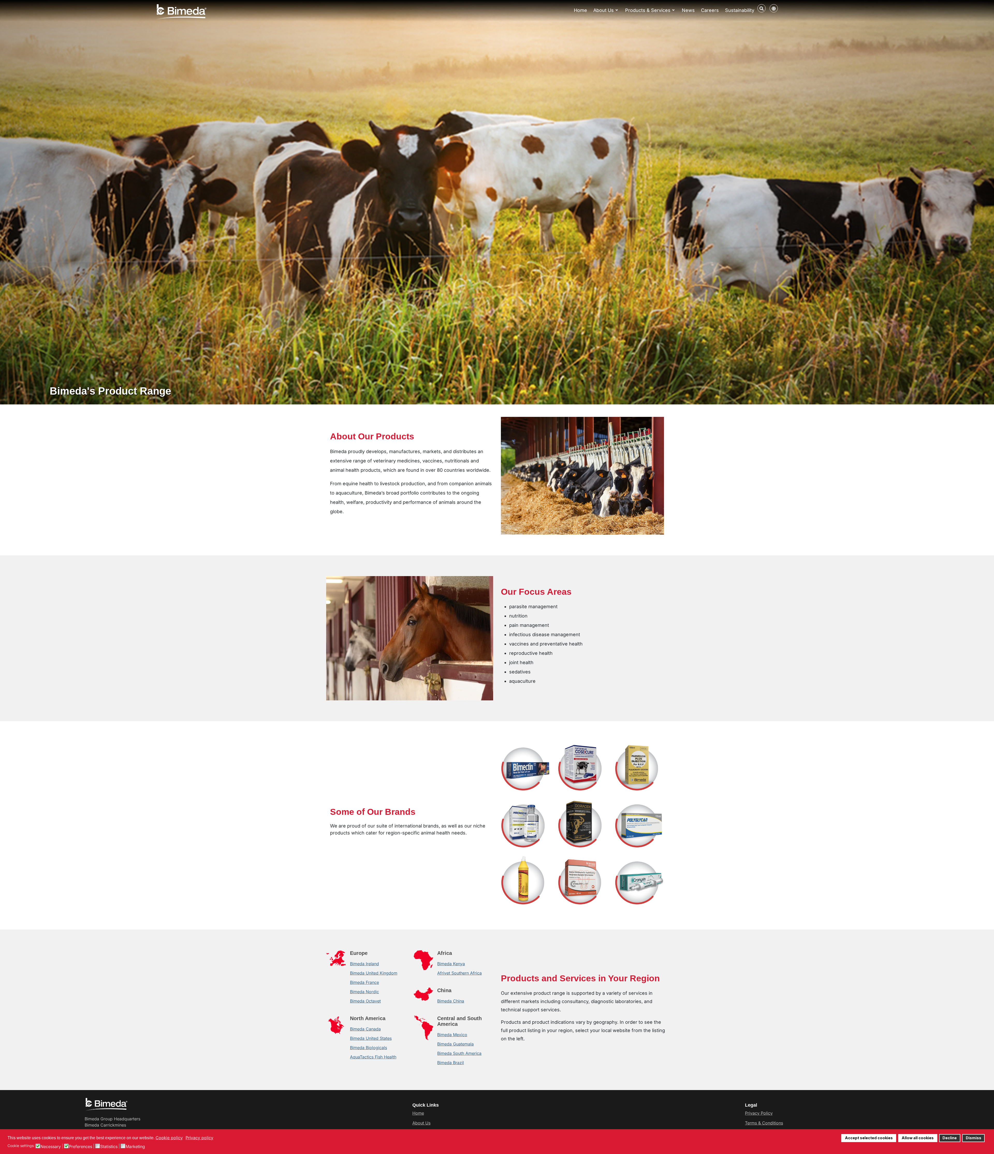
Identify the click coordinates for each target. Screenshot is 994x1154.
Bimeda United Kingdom (373, 973)
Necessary (50, 1146)
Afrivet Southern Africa (459, 973)
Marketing (135, 1146)
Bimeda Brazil (450, 1062)
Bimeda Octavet (365, 1001)
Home (418, 1113)
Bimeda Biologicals (368, 1047)
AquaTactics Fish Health (373, 1056)
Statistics (109, 1146)
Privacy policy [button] (199, 1137)
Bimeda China (450, 1001)
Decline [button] (949, 1138)
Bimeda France (364, 982)
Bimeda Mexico (452, 1034)
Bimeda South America (459, 1053)
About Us (421, 1123)
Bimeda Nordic (364, 991)
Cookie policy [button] (169, 1137)
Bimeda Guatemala (455, 1044)
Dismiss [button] (973, 1138)
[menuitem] (580, 10)
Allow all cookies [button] (918, 1138)
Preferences (80, 1146)
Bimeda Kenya (451, 963)
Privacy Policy (759, 1113)
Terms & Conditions (764, 1123)
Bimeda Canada (365, 1029)
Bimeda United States (371, 1038)
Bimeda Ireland (364, 963)
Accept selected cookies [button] (869, 1138)
